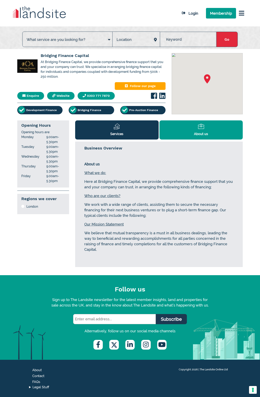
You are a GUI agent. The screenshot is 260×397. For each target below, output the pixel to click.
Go (226, 39)
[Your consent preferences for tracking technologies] (253, 390)
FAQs (36, 382)
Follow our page (143, 86)
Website (62, 96)
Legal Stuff (40, 387)
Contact (38, 376)
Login (193, 13)
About (37, 370)
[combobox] (67, 35)
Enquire (32, 96)
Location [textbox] (124, 39)
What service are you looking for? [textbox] (56, 39)
